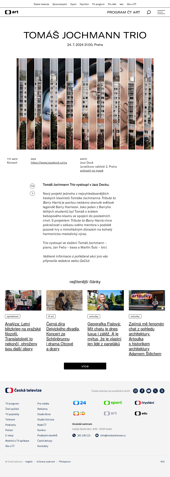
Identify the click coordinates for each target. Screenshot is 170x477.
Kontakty (42, 446)
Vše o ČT (131, 4)
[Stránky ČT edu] (149, 413)
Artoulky (93, 316)
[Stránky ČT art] (110, 414)
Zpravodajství (59, 4)
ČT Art (51, 316)
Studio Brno (44, 414)
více (85, 366)
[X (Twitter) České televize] (155, 392)
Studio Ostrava (45, 419)
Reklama (42, 408)
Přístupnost (65, 461)
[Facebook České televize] (142, 392)
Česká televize (41, 4)
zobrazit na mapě (91, 170)
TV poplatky (12, 414)
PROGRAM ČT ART (123, 12)
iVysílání (84, 4)
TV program (98, 4)
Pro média (43, 403)
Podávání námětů (47, 435)
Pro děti (112, 4)
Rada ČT (42, 424)
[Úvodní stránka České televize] (23, 392)
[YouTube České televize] (148, 392)
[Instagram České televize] (135, 392)
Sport (73, 4)
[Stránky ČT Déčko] (79, 414)
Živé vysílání (12, 408)
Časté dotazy (44, 440)
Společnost (12, 316)
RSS (163, 461)
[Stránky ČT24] (79, 403)
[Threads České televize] (162, 392)
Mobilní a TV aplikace (17, 440)
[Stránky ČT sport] (113, 403)
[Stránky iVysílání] (149, 403)
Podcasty (10, 424)
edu (122, 4)
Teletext (10, 419)
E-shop (9, 435)
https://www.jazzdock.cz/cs (49, 162)
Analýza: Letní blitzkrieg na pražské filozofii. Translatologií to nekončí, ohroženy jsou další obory (23, 336)
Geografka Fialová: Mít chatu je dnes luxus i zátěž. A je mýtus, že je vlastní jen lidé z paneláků (104, 333)
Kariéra (41, 430)
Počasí (9, 430)
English (29, 461)
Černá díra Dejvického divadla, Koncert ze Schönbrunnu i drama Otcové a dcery (63, 336)
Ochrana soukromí (46, 461)
